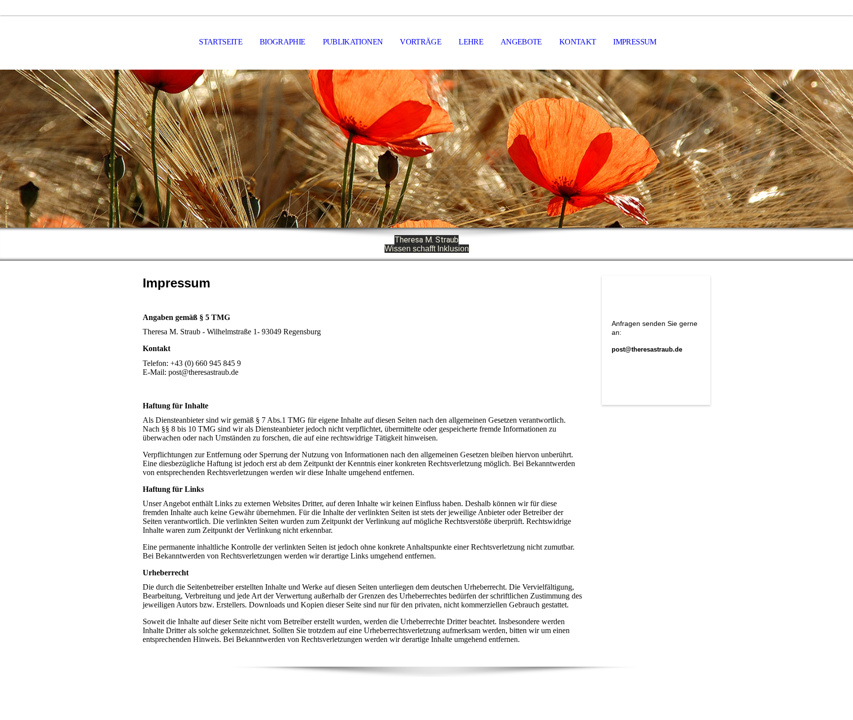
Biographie (283, 42)
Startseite (220, 42)
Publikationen (353, 42)
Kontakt (577, 42)
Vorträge (420, 42)
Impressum (634, 42)
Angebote (521, 42)
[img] (426, 149)
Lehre (471, 42)
